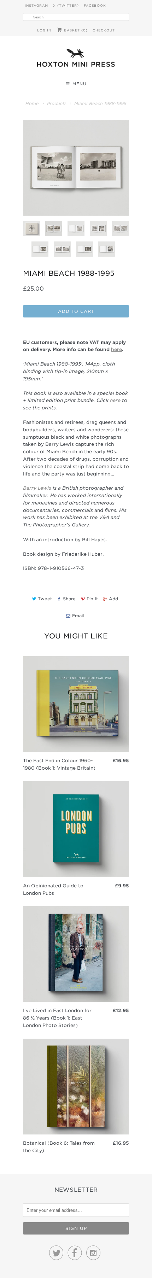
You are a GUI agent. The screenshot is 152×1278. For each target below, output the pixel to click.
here (115, 400)
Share (69, 598)
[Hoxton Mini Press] (76, 59)
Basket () (75, 30)
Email (78, 615)
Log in (44, 30)
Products (56, 103)
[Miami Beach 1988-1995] (76, 168)
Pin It (92, 598)
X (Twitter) (66, 5)
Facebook (95, 5)
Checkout (104, 30)
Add (113, 598)
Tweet (45, 598)
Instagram (36, 5)
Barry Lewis (37, 488)
